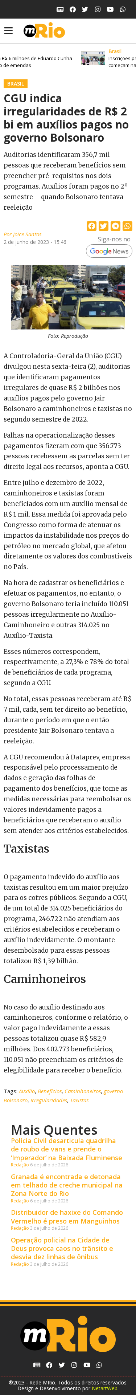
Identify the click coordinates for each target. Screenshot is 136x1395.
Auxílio (27, 1091)
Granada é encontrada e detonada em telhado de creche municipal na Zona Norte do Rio (67, 1185)
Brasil (15, 83)
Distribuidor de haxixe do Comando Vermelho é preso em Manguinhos (67, 1216)
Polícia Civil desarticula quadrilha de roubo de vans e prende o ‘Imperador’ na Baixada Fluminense (66, 1149)
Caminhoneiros (83, 1091)
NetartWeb (105, 1388)
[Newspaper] (60, 9)
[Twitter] (85, 9)
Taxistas (79, 1100)
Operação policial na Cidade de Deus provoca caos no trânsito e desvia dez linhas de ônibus (62, 1248)
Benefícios (50, 1091)
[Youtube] (110, 9)
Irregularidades (48, 1100)
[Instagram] (97, 9)
